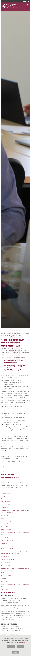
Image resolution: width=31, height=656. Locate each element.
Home (3, 334)
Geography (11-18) (6, 521)
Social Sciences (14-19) (7, 549)
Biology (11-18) (5, 496)
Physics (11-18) (4, 543)
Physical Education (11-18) (7, 540)
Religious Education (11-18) (8, 546)
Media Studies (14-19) (6, 530)
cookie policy (21, 643)
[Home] (10, 6)
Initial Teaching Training (15, 334)
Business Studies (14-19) (7, 499)
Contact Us (25, 1)
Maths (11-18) (4, 527)
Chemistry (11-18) (5, 502)
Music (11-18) (4, 537)
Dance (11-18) (4, 507)
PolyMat (5, 554)
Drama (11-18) (4, 515)
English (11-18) (4, 518)
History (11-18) (4, 524)
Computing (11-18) (5, 505)
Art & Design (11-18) (6, 493)
